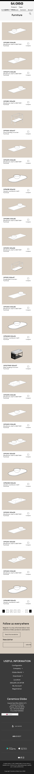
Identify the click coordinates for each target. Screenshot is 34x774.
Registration (17, 689)
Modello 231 (6, 765)
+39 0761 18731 (19, 707)
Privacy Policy (26, 763)
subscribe (28, 644)
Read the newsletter (11, 634)
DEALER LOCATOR (17, 683)
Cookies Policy (7, 763)
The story (17, 670)
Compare (28, 45)
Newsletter (8, 639)
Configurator (17, 665)
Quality (17, 674)
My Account (17, 686)
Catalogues (17, 677)
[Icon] (17, 726)
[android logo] (11, 748)
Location (17, 680)
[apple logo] (23, 748)
